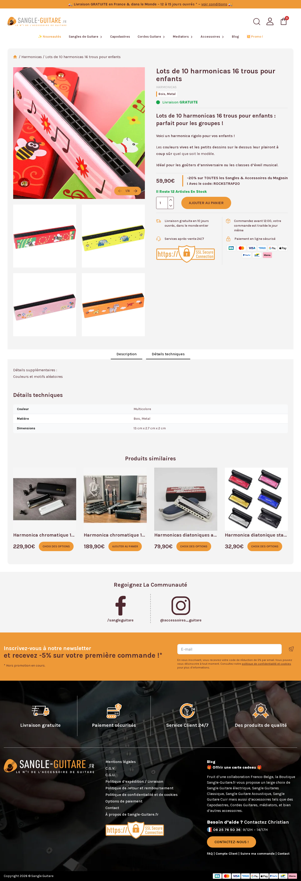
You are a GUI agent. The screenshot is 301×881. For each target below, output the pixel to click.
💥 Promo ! (254, 37)
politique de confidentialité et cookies (266, 663)
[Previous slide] (120, 191)
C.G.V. (110, 768)
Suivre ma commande (258, 854)
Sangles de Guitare (83, 37)
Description (126, 354)
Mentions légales (120, 761)
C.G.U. (110, 775)
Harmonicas (31, 57)
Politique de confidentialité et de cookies (141, 794)
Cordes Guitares (243, 805)
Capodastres (120, 37)
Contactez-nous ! (231, 842)
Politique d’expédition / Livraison (134, 781)
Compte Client (227, 854)
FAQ (210, 854)
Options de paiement (123, 801)
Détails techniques (168, 354)
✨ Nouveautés (49, 37)
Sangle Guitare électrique (228, 788)
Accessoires (210, 37)
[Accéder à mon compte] (270, 21)
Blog (235, 37)
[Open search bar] (257, 21)
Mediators (181, 37)
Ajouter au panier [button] (125, 546)
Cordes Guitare (149, 37)
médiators (268, 805)
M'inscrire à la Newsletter (291, 649)
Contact (112, 808)
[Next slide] (135, 191)
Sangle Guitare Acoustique (248, 793)
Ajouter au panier (206, 203)
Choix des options (56, 546)
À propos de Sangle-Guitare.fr (131, 814)
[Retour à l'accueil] (37, 21)
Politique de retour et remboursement (139, 788)
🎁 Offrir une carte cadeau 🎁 (234, 767)
